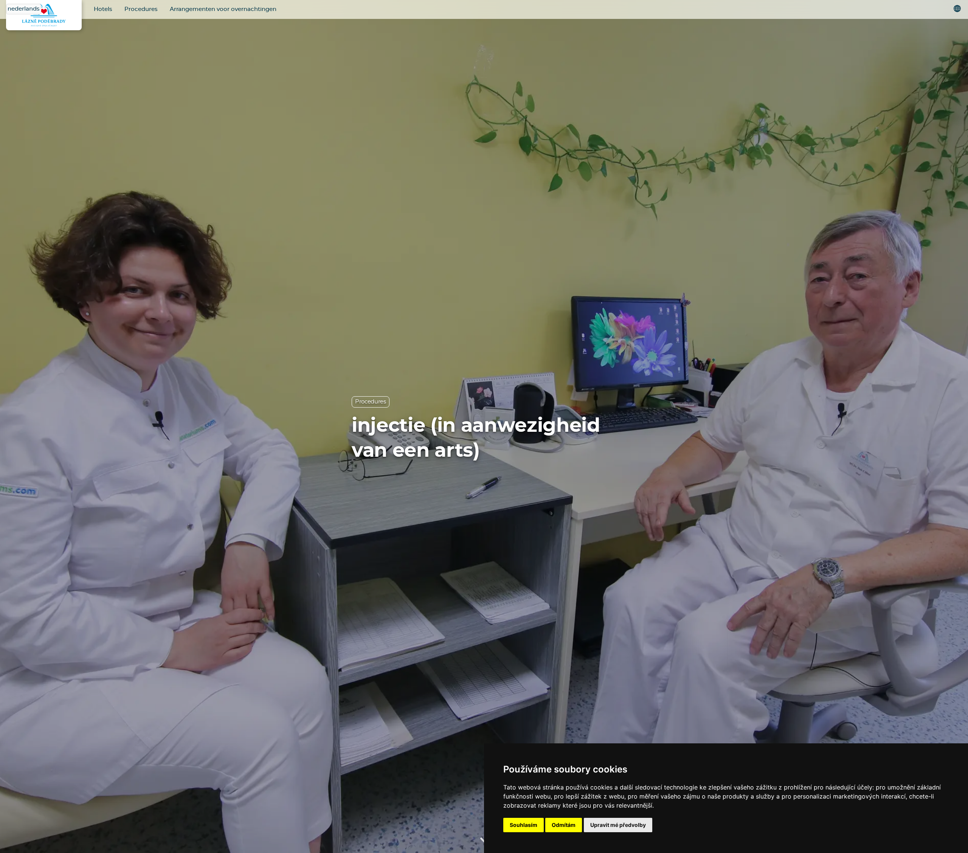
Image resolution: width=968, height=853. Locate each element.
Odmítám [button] (564, 825)
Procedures (141, 9)
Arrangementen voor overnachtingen (223, 9)
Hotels (103, 9)
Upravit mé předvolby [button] (618, 825)
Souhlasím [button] (523, 825)
